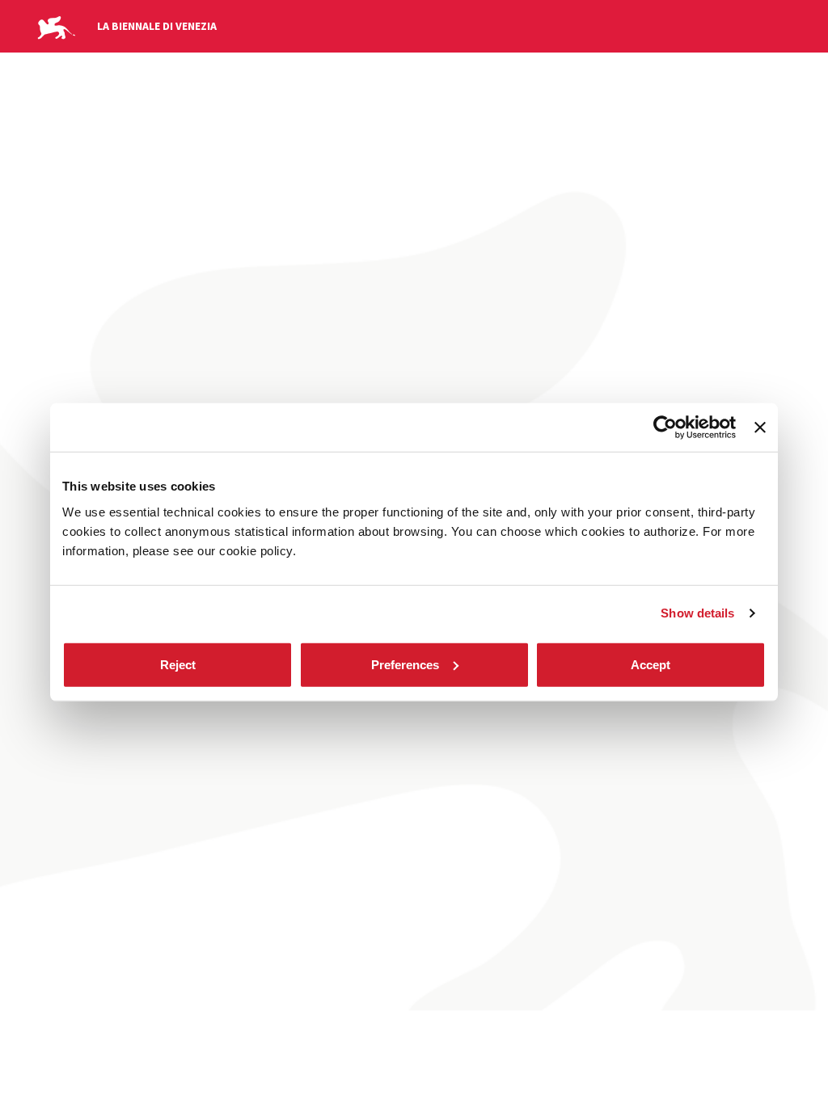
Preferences (405, 664)
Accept (650, 664)
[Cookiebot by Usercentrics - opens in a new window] (665, 427)
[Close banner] (760, 427)
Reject (178, 664)
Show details (697, 613)
